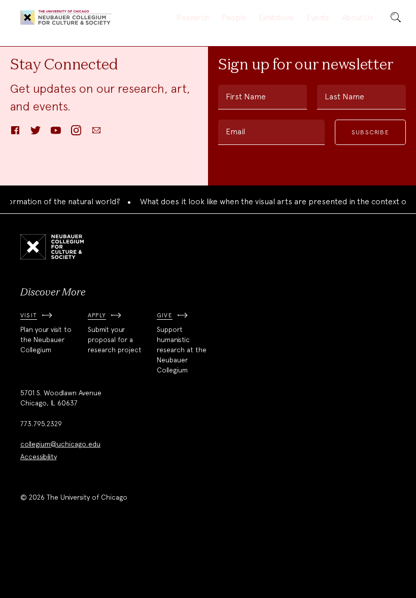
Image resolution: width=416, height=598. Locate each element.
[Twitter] (35, 133)
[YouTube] (56, 133)
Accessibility (38, 457)
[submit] (396, 17)
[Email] (96, 133)
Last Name (344, 96)
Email (235, 131)
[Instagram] (76, 133)
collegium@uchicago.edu (60, 444)
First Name (246, 96)
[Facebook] (15, 133)
